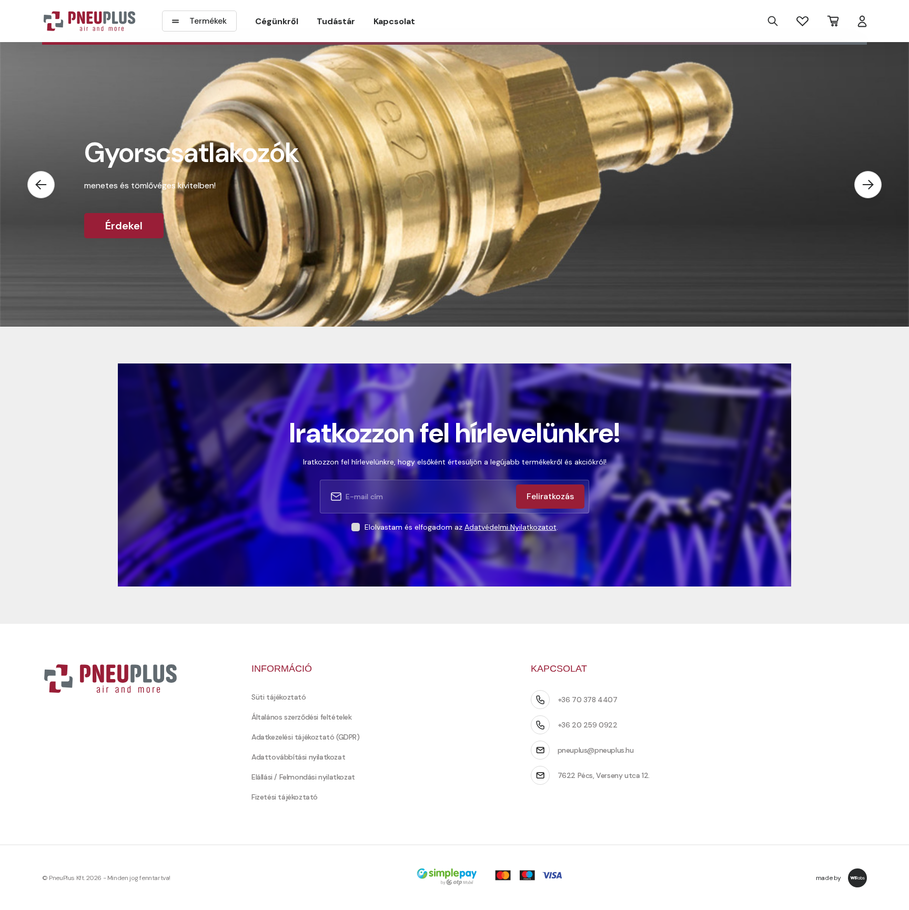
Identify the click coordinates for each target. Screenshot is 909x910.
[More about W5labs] (857, 877)
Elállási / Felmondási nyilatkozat (303, 777)
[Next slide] (868, 184)
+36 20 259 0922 (588, 725)
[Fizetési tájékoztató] (493, 877)
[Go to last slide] (41, 184)
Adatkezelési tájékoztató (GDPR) (305, 737)
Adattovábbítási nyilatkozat (298, 757)
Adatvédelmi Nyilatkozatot (510, 527)
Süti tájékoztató (278, 697)
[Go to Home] (89, 21)
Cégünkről (276, 21)
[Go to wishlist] (802, 21)
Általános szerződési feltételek (301, 717)
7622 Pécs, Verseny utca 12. (604, 775)
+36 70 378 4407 (588, 699)
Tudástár (336, 21)
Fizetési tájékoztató (284, 797)
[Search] (772, 21)
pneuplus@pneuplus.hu (596, 750)
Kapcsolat (394, 21)
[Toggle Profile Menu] (862, 21)
